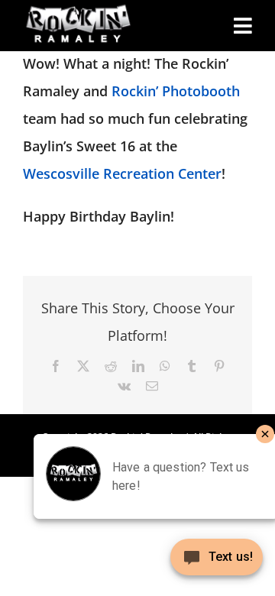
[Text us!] (216, 563)
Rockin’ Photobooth (176, 91)
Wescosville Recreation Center (122, 173)
